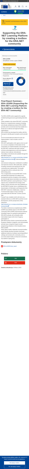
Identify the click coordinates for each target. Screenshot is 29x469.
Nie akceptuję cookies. (15, 466)
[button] (19, 6)
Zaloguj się (15, 6)
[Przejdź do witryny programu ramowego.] (14, 28)
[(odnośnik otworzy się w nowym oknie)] (6, 5)
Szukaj (22, 6)
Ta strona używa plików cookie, (10, 457)
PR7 (4, 15)
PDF (15, 262)
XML (15, 258)
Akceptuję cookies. (14, 462)
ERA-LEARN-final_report (10, 246)
